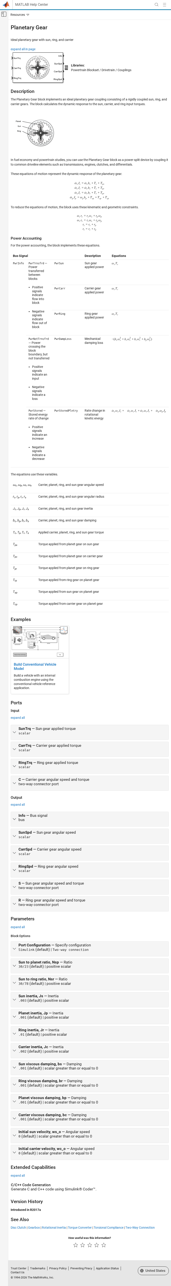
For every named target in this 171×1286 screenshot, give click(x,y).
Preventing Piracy (81, 1268)
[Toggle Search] (156, 4)
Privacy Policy (58, 1268)
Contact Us (17, 1272)
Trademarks (37, 1268)
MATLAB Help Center (31, 4)
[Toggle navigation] (19, 14)
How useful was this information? (89, 1238)
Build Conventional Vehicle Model (35, 667)
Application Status (107, 1268)
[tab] (90, 732)
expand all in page (23, 49)
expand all (18, 717)
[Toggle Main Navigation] (164, 4)
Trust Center (18, 1268)
